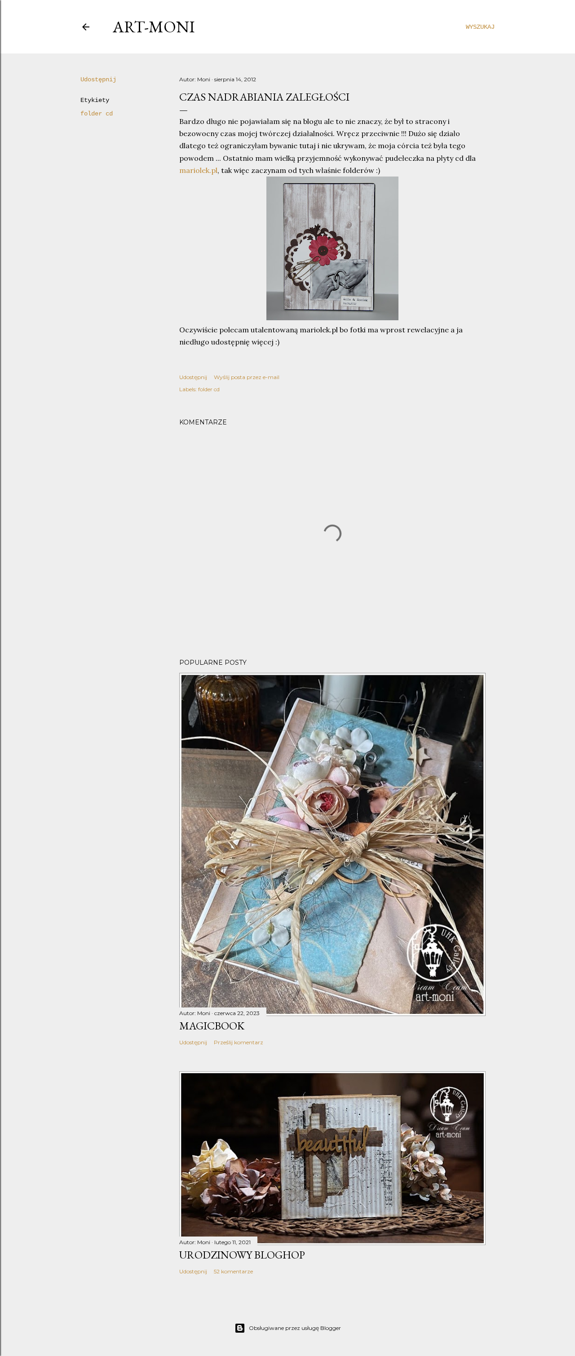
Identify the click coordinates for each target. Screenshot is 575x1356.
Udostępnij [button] (98, 79)
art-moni (154, 26)
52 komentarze (233, 1271)
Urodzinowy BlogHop (242, 1255)
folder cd (96, 113)
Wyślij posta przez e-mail (246, 377)
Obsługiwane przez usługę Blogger (295, 1328)
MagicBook (211, 1026)
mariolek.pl (198, 170)
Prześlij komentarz (238, 1042)
